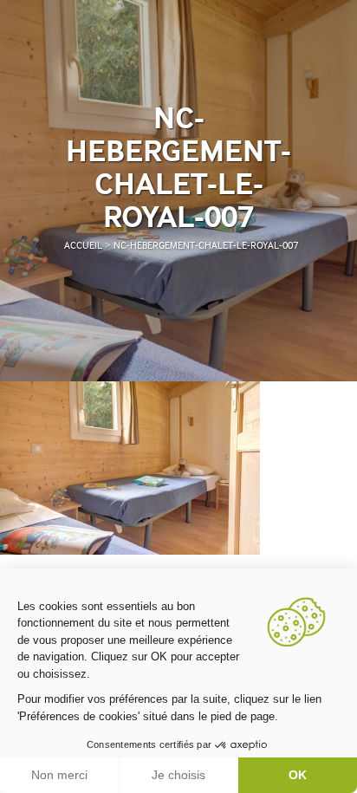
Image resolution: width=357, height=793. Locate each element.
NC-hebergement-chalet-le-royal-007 (206, 245)
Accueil (83, 245)
